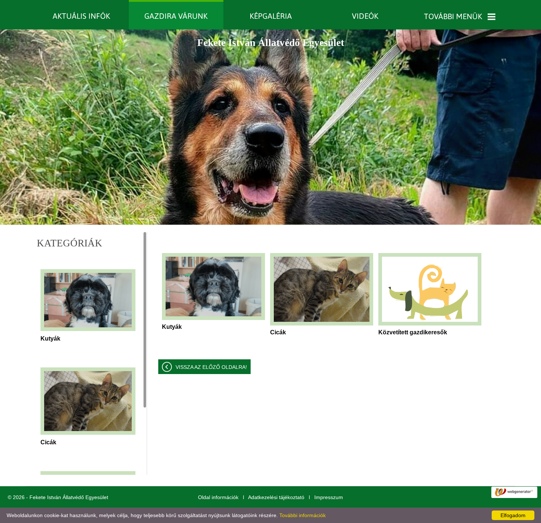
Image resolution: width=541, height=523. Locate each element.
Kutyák (50, 338)
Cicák (48, 442)
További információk (302, 515)
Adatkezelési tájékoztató (276, 497)
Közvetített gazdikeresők (412, 332)
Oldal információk (218, 497)
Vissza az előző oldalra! (211, 367)
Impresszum (328, 497)
